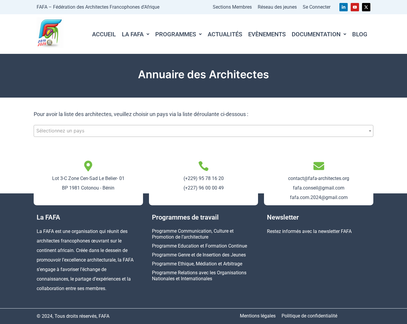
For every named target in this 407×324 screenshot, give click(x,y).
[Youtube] (355, 7)
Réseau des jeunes (277, 7)
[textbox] (203, 130)
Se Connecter (316, 7)
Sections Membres (232, 7)
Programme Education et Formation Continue (199, 246)
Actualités (225, 34)
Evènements (267, 34)
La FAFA (133, 34)
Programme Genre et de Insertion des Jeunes (199, 255)
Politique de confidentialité (309, 316)
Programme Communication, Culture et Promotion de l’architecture (193, 234)
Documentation (316, 34)
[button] (135, 34)
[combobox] (203, 131)
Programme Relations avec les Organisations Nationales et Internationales (199, 275)
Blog (359, 34)
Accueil (104, 34)
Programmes (175, 34)
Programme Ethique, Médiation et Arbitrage (197, 264)
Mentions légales (258, 316)
